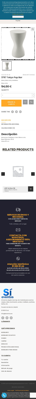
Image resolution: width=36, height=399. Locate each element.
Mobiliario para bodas (9, 350)
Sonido (3, 338)
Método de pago (6, 368)
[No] (34, 10)
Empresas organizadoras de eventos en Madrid (18, 397)
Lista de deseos (6, 371)
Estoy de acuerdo (18, 17)
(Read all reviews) (29, 75)
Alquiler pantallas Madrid (13, 394)
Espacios (4, 344)
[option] (18, 43)
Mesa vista (8, 80)
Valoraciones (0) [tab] (8, 128)
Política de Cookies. (18, 14)
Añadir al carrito (11, 103)
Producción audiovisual (10, 347)
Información (5, 365)
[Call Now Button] (4, 395)
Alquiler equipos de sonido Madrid (10, 392)
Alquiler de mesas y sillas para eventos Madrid (20, 395)
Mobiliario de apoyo (8, 335)
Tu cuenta (4, 359)
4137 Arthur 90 (9, 188)
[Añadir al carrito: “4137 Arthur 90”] (30, 189)
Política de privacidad (22, 390)
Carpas (3, 341)
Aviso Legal (10, 390)
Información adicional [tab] (10, 124)
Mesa (3, 80)
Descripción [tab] (6, 120)
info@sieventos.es (6, 313)
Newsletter (4, 362)
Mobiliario (15, 80)
